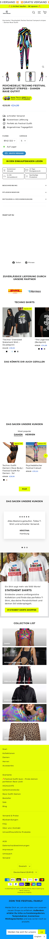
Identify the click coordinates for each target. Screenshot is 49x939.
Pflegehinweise (11, 192)
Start (5, 749)
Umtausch (7, 854)
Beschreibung (10, 185)
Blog (5, 806)
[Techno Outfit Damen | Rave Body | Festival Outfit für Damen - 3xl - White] (7, 480)
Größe (23, 136)
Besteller (7, 798)
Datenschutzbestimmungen (16, 845)
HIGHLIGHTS (8, 786)
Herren (30, 434)
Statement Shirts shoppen (21, 610)
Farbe (6, 136)
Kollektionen (9, 753)
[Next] (46, 456)
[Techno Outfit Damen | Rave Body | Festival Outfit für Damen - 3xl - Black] (4, 480)
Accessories (8, 766)
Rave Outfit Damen (12, 794)
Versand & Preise (11, 816)
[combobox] (39, 936)
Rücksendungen (10, 820)
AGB (5, 841)
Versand (6, 858)
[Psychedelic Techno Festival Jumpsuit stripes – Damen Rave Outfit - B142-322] (4, 251)
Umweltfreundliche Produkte (17, 832)
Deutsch (23, 866)
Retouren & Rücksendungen (18, 199)
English (38, 936)
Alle (24, 489)
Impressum (8, 849)
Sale (5, 802)
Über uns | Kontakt (11, 828)
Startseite (6, 20)
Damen (18, 434)
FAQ (5, 824)
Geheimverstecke (11, 790)
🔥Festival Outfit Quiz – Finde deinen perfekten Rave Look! (20, 780)
